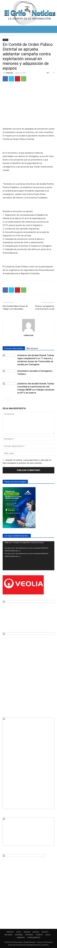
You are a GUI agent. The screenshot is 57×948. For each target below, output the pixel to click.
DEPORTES (29, 935)
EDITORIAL (19, 935)
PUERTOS (39, 935)
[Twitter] (11, 78)
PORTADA (10, 932)
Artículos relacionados (13, 348)
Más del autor (32, 348)
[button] (4, 29)
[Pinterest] (17, 78)
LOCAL (11, 35)
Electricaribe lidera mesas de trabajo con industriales (15, 307)
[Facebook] (5, 78)
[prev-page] (4, 399)
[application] (28, 555)
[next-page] (8, 399)
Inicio (4, 35)
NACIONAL (8, 935)
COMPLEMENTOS (33, 937)
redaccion (9, 73)
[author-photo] (28, 331)
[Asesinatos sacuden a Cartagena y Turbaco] (9, 374)
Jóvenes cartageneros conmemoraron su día (44, 307)
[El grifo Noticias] (28, 13)
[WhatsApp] (23, 78)
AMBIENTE (21, 937)
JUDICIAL (36, 932)
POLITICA (45, 932)
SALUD (48, 935)
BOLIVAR (27, 932)
